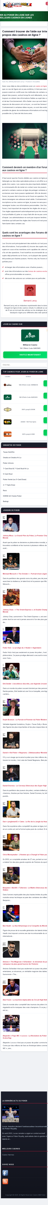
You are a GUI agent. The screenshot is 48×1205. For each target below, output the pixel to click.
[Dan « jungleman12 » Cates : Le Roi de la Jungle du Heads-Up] (11, 817)
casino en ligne (41, 86)
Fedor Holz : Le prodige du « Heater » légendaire (22, 648)
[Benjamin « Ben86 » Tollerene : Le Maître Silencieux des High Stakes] (11, 883)
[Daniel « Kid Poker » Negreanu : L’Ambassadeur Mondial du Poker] (11, 748)
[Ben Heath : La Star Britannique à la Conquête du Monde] (11, 921)
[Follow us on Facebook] (5, 1175)
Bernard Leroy (19, 82)
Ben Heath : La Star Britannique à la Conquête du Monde (25, 926)
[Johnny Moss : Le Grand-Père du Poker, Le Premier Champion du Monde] (11, 531)
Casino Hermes (8, 1155)
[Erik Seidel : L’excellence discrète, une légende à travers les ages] (11, 679)
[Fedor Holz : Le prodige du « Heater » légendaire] (11, 643)
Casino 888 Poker (39, 1195)
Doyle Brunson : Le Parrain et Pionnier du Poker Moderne (25, 720)
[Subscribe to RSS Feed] (5, 1184)
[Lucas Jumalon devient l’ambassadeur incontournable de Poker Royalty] (10, 1122)
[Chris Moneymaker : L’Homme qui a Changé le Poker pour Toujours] (11, 850)
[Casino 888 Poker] (17, 7)
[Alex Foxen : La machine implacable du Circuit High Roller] (11, 995)
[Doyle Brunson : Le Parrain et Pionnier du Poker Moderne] (11, 715)
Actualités (36, 82)
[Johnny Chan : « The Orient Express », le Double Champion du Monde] (11, 605)
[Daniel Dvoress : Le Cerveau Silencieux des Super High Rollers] (11, 781)
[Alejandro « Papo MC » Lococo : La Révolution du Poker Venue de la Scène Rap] (11, 1031)
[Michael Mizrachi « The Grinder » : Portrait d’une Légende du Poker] (11, 569)
